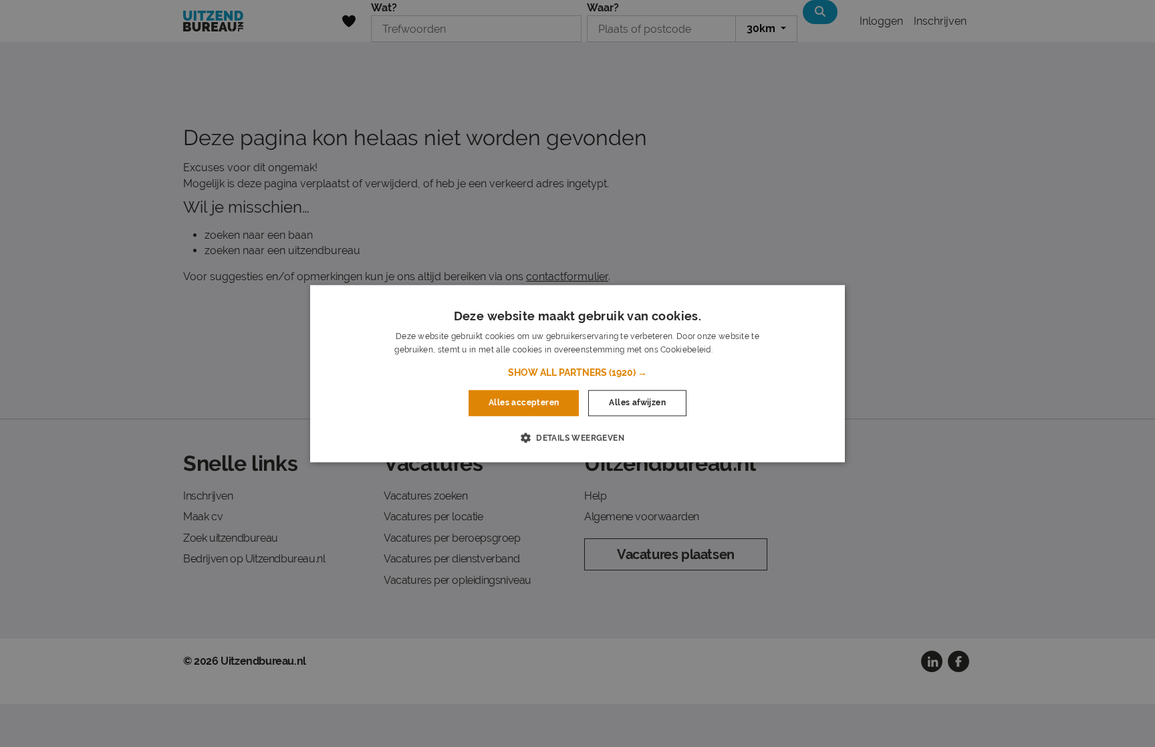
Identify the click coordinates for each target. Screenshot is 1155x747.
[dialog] (577, 373)
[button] (577, 373)
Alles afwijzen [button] (637, 403)
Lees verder (737, 349)
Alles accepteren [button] (524, 403)
